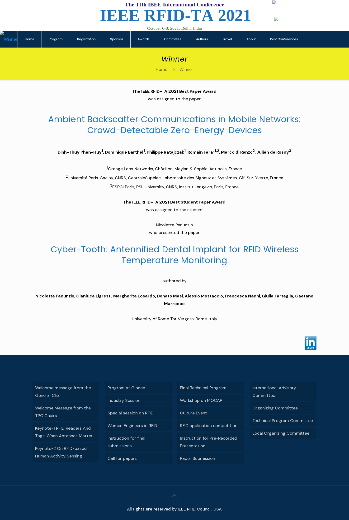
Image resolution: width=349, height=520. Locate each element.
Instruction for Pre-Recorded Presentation (208, 442)
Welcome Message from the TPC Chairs (63, 411)
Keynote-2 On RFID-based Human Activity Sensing (61, 452)
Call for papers (122, 458)
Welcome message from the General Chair (63, 391)
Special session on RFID (131, 413)
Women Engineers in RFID (132, 425)
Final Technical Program (203, 388)
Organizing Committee (275, 408)
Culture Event (193, 413)
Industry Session (124, 400)
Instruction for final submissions (126, 442)
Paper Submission (197, 458)
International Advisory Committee (274, 391)
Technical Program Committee (282, 420)
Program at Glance (126, 388)
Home (161, 69)
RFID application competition (208, 425)
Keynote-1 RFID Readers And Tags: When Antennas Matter (64, 432)
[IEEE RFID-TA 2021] (9, 39)
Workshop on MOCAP (201, 400)
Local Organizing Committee (280, 433)
